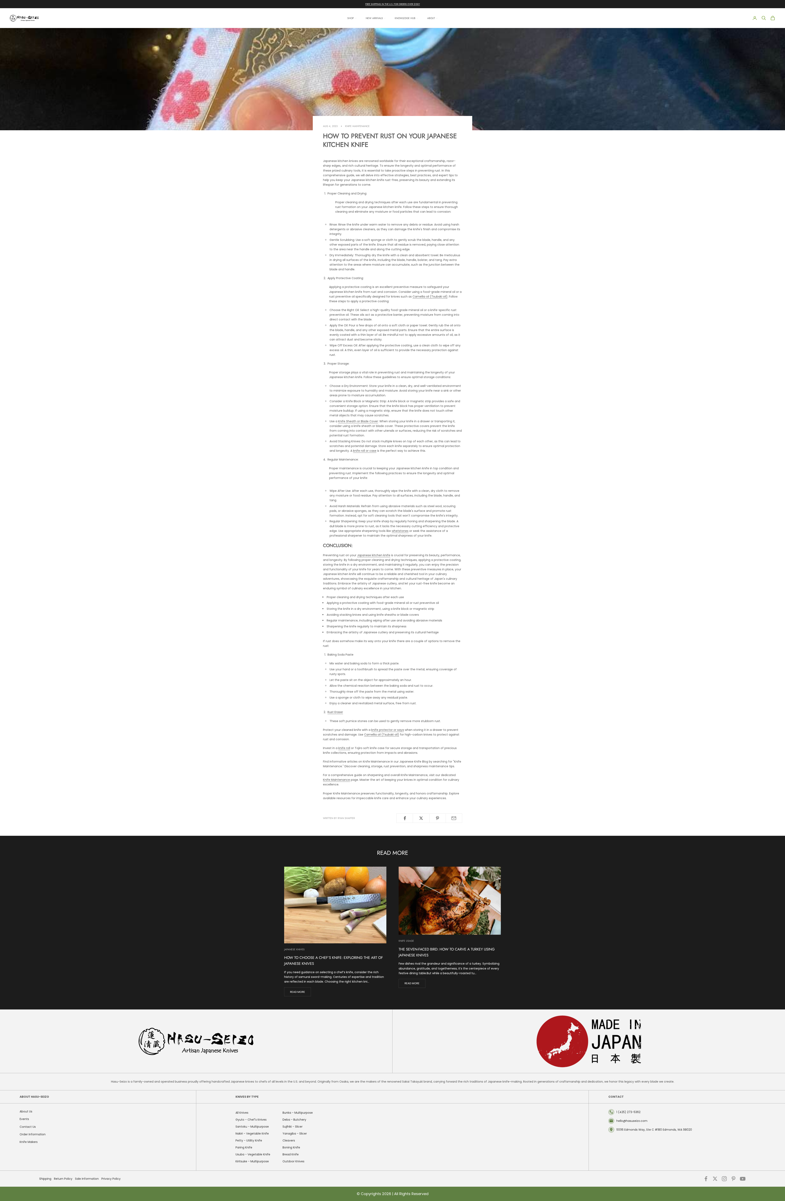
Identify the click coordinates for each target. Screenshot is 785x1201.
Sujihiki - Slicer (293, 1127)
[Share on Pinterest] (438, 818)
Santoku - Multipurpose (252, 1127)
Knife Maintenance (357, 126)
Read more (297, 992)
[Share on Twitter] (421, 818)
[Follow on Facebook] (706, 1179)
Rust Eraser (335, 712)
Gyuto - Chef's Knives (251, 1120)
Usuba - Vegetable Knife (253, 1154)
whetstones (400, 531)
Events (24, 1119)
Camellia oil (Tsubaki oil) (430, 296)
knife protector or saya (387, 730)
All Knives (242, 1113)
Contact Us (28, 1127)
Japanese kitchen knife (373, 555)
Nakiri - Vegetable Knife (252, 1133)
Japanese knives (294, 949)
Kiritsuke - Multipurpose (252, 1161)
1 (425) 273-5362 (628, 1112)
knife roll (344, 748)
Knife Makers (29, 1142)
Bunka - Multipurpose (298, 1113)
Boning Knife (291, 1147)
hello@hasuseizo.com (631, 1121)
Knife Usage (406, 941)
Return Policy (63, 1179)
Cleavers (289, 1140)
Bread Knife (291, 1154)
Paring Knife (244, 1147)
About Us (26, 1111)
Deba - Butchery (294, 1120)
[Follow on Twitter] (715, 1179)
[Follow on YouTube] (743, 1179)
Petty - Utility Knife (249, 1140)
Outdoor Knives (293, 1161)
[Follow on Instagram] (724, 1179)
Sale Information (87, 1179)
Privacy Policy (111, 1179)
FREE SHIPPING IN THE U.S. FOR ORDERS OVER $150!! (392, 4)
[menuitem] (352, 18)
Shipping (45, 1179)
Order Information (33, 1134)
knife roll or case (364, 451)
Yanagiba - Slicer (295, 1133)
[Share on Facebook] (405, 818)
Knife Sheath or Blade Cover (358, 421)
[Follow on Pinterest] (733, 1179)
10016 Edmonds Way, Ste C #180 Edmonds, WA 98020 (654, 1130)
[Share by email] (454, 818)
